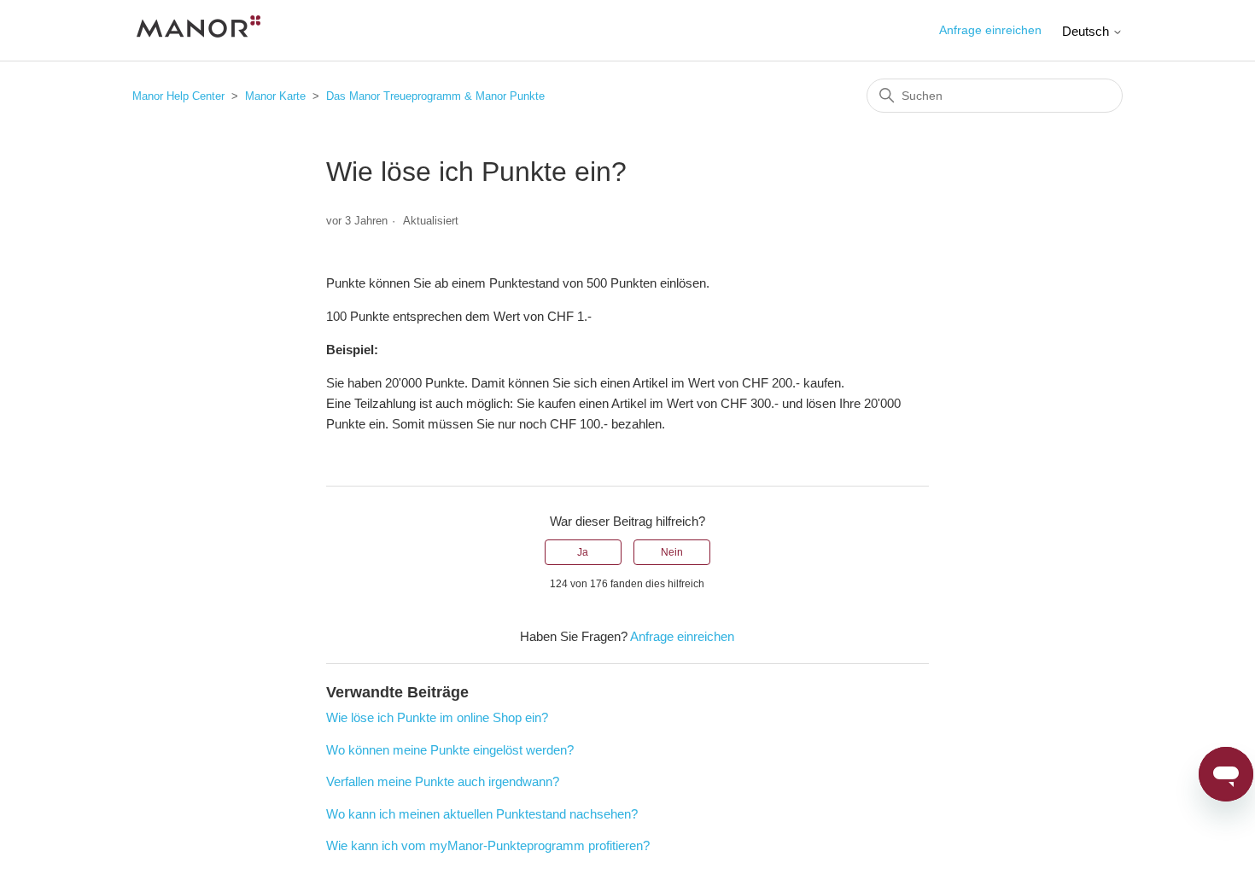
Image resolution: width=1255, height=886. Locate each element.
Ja (582, 552)
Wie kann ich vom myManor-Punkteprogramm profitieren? (488, 845)
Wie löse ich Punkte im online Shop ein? (437, 717)
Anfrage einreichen (990, 30)
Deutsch (1087, 31)
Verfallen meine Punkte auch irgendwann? (442, 781)
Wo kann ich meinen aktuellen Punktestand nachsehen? (482, 814)
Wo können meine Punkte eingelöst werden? (450, 750)
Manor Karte (275, 96)
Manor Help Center (178, 96)
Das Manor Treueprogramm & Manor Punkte (435, 96)
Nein (672, 552)
